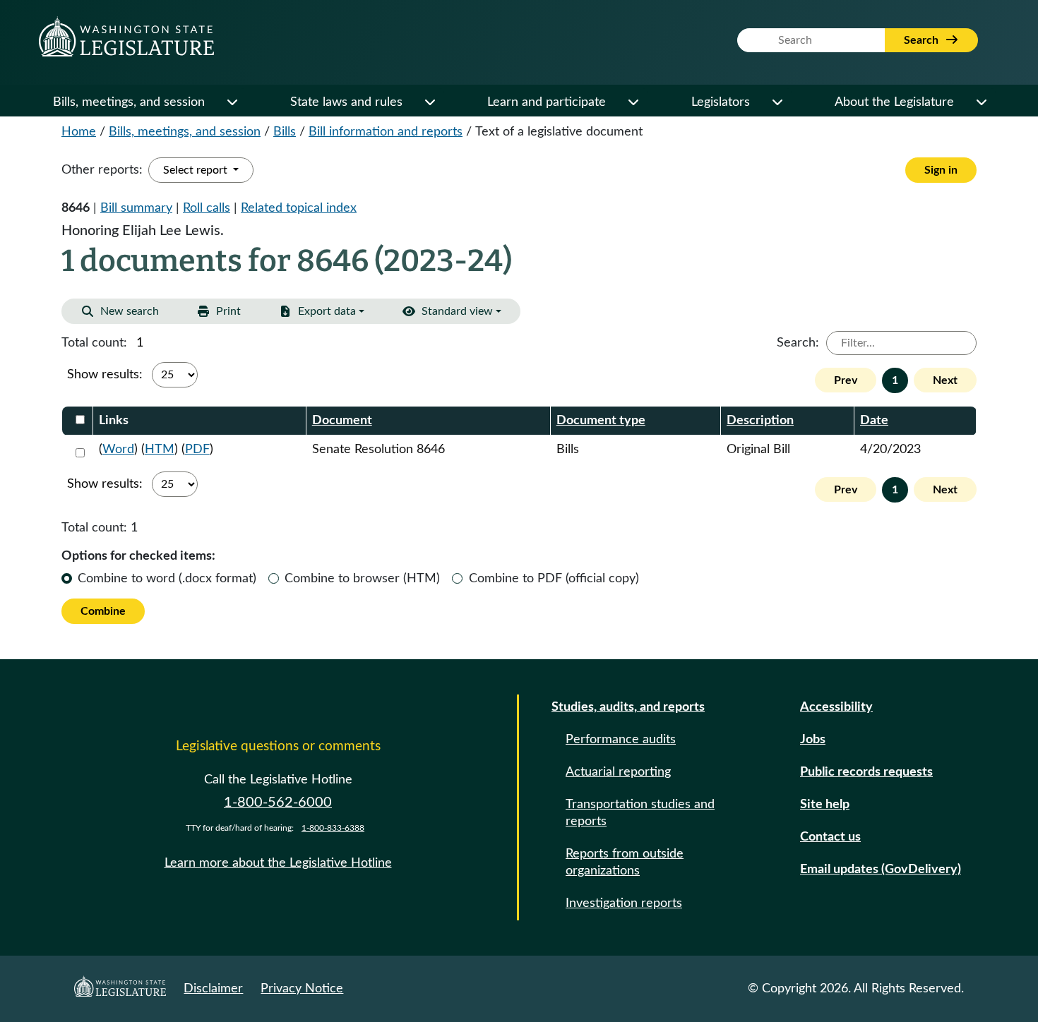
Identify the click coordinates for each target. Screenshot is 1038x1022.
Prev (845, 380)
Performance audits (621, 739)
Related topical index (299, 208)
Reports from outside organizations (625, 862)
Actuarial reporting (618, 772)
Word (118, 449)
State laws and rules (346, 102)
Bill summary (136, 208)
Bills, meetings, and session (129, 102)
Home (78, 132)
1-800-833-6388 (333, 828)
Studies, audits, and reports (628, 707)
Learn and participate (546, 102)
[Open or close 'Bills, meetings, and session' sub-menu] (231, 102)
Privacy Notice (302, 988)
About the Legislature (894, 102)
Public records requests (866, 772)
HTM (159, 449)
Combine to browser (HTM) (362, 578)
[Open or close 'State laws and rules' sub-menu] (429, 102)
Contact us (830, 837)
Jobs (812, 739)
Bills (284, 132)
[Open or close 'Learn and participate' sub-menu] (633, 102)
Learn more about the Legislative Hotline (278, 863)
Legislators (720, 102)
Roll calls (206, 208)
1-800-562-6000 (278, 802)
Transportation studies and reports (640, 813)
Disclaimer (213, 988)
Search (922, 40)
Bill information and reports (386, 132)
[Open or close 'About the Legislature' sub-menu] (981, 102)
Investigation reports (624, 903)
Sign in (941, 170)
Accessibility (836, 707)
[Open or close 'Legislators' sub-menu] (777, 102)
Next (945, 380)
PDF (197, 449)
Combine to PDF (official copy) (554, 578)
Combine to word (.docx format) (167, 578)
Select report (196, 170)
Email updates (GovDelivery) (880, 869)
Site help (824, 804)
